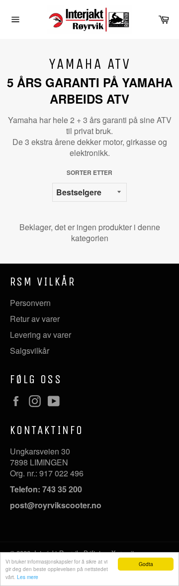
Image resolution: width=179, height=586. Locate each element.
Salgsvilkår (29, 350)
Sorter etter (89, 172)
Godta (146, 564)
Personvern (30, 302)
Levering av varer (40, 334)
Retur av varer (35, 318)
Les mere (27, 577)
